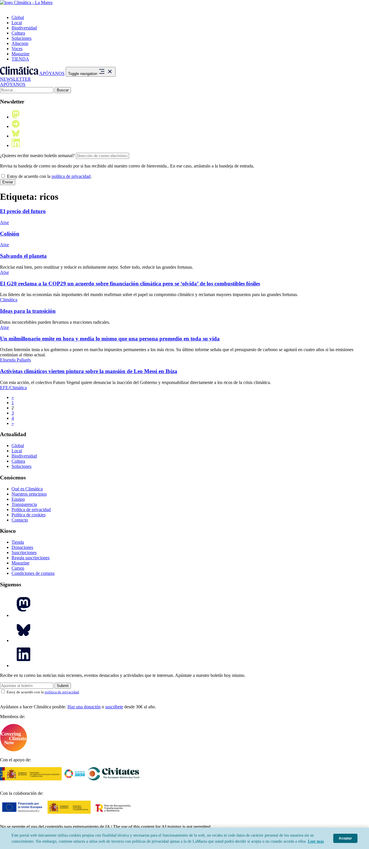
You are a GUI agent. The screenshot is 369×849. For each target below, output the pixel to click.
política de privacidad (71, 176)
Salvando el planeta (23, 256)
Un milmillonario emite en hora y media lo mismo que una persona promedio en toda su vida (110, 339)
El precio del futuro (23, 211)
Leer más (316, 841)
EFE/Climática (13, 387)
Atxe (4, 222)
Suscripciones (24, 552)
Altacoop (20, 43)
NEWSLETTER (15, 79)
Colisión (9, 234)
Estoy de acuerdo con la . (49, 176)
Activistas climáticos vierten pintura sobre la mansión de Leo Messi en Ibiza (88, 371)
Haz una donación (84, 706)
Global (18, 17)
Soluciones (21, 38)
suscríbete (114, 706)
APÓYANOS (52, 73)
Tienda (18, 542)
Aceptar (345, 838)
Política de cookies (29, 514)
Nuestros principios (29, 494)
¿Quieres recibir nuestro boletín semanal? (37, 155)
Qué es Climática (27, 488)
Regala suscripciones (31, 557)
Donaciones (22, 547)
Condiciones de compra (33, 573)
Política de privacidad (31, 509)
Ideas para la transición (28, 311)
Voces (17, 48)
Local (17, 22)
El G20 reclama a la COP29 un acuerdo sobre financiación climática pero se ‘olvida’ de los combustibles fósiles (130, 284)
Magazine (20, 53)
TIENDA (20, 59)
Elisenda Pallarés (15, 359)
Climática (8, 299)
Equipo (18, 499)
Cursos (18, 568)
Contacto (20, 519)
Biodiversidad (24, 27)
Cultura (18, 33)
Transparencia (24, 504)
